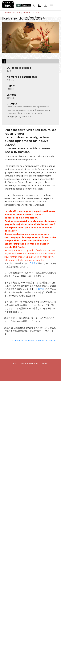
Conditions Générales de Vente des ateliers (34, 340)
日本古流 (33, 263)
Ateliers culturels (12, 12)
